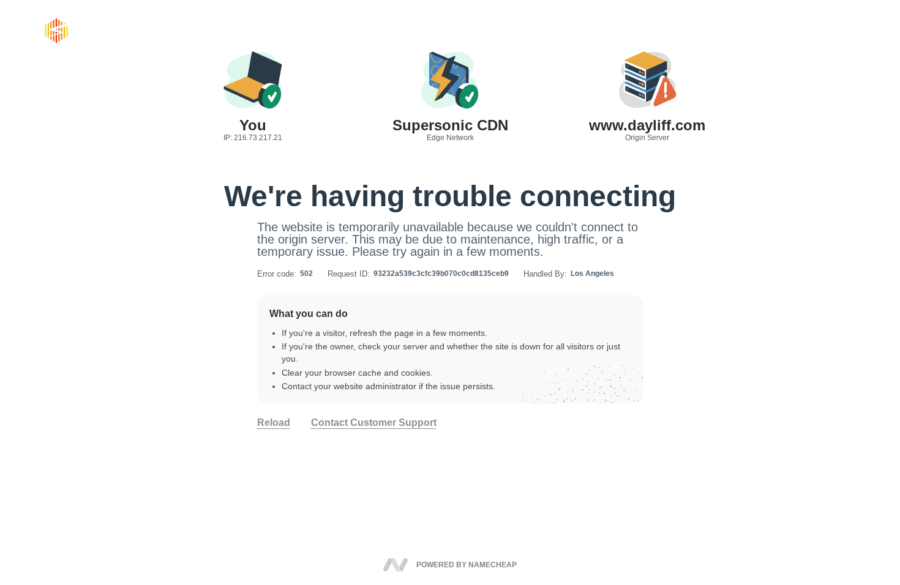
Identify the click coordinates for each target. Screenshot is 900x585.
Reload (273, 423)
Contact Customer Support (374, 423)
